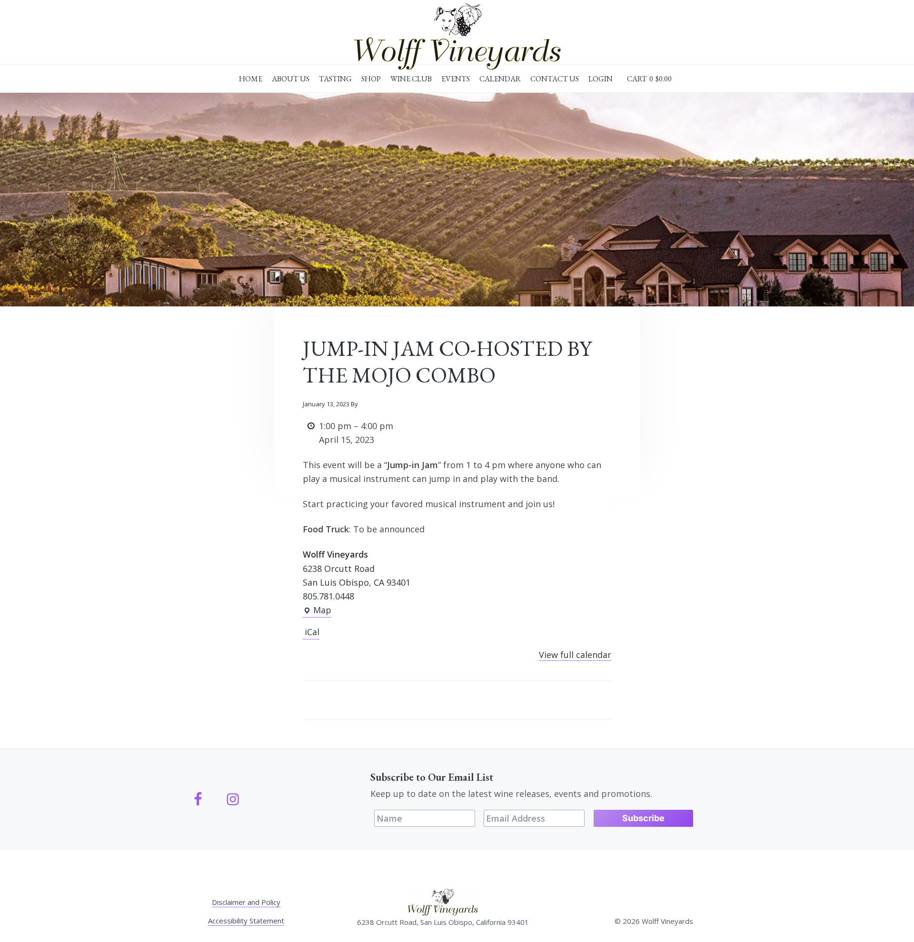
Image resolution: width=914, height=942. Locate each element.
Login (600, 79)
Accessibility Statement (246, 920)
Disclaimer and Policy (246, 902)
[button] (649, 79)
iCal (312, 632)
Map (317, 611)
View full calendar (575, 654)
